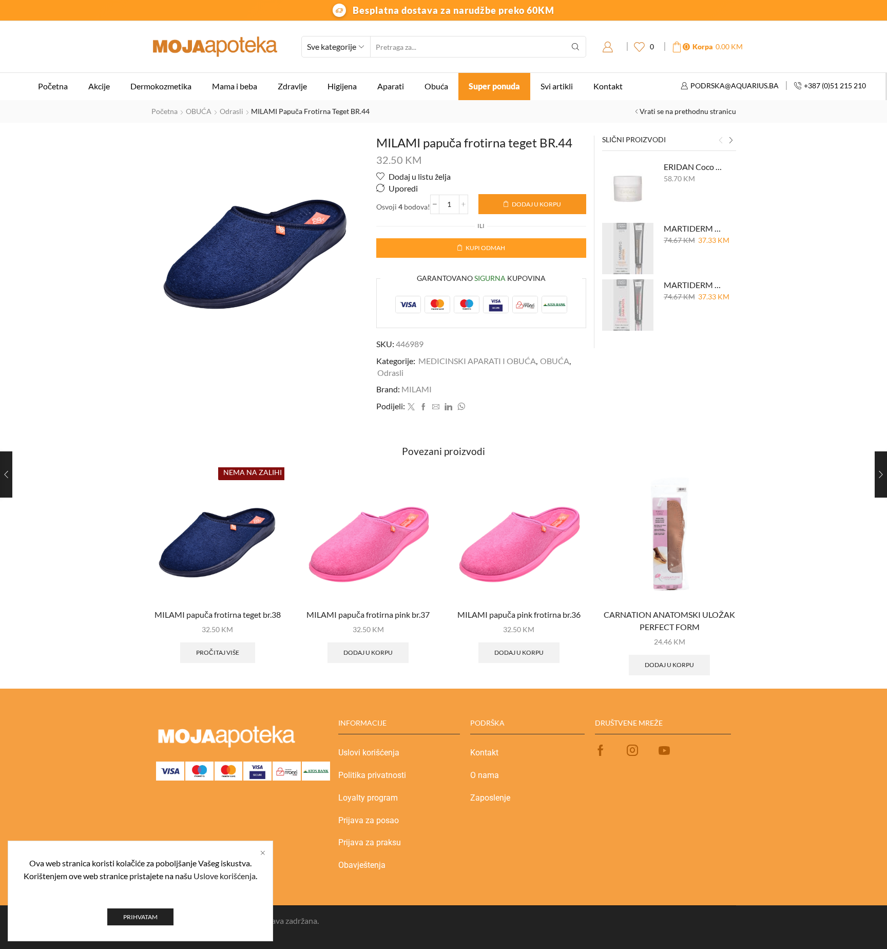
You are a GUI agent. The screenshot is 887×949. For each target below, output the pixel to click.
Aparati (390, 86)
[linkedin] (448, 407)
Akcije (99, 86)
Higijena (342, 86)
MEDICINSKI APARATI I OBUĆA (477, 361)
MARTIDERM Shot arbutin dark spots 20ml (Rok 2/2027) (694, 285)
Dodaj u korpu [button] (368, 652)
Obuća (436, 86)
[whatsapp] (460, 407)
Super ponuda (494, 86)
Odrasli (231, 111)
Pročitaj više (217, 652)
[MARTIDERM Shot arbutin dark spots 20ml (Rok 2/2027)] (627, 305)
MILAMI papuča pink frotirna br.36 (519, 614)
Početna (53, 86)
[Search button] (575, 46)
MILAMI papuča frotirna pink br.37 (368, 614)
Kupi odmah (485, 248)
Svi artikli (557, 86)
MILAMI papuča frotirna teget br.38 (218, 614)
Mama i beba (234, 86)
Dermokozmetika (160, 86)
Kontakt (608, 86)
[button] (721, 141)
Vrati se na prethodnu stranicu (688, 111)
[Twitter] (411, 407)
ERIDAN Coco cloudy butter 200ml (694, 167)
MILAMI (416, 389)
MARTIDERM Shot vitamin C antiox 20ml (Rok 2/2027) (694, 228)
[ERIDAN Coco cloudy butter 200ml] (627, 187)
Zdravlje (292, 86)
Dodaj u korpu (536, 204)
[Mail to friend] (436, 407)
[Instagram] (632, 750)
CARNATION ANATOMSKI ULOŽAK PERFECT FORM (669, 621)
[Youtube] (664, 750)
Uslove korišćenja (225, 876)
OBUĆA (198, 111)
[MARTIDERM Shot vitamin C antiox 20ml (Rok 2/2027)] (627, 248)
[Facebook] (423, 407)
